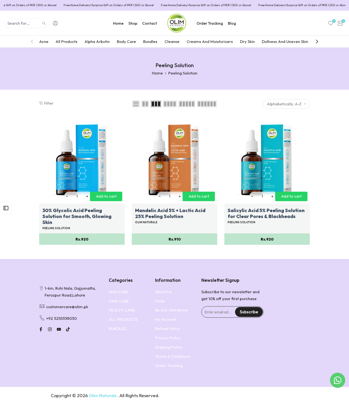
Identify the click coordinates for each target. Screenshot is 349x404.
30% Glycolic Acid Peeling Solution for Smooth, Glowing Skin (77, 216)
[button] (41, 123)
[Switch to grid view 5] (187, 104)
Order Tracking (169, 365)
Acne (43, 41)
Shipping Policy (168, 346)
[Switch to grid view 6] (207, 104)
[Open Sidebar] (6, 208)
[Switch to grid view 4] (169, 104)
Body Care (126, 41)
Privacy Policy (168, 337)
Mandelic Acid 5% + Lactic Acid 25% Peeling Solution (170, 213)
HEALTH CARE (122, 309)
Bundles (150, 41)
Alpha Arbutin (97, 41)
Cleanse (172, 41)
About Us (163, 291)
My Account (165, 319)
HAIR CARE (119, 300)
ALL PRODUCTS (123, 319)
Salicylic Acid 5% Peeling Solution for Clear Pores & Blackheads (266, 213)
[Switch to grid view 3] (156, 104)
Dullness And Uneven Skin (285, 41)
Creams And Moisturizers (210, 41)
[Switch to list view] (135, 104)
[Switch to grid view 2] (145, 104)
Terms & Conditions (172, 356)
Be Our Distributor (172, 309)
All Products (66, 41)
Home (157, 72)
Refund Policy (167, 328)
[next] (314, 41)
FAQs (160, 300)
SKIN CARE (118, 291)
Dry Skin (247, 41)
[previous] (34, 41)
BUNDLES (117, 328)
